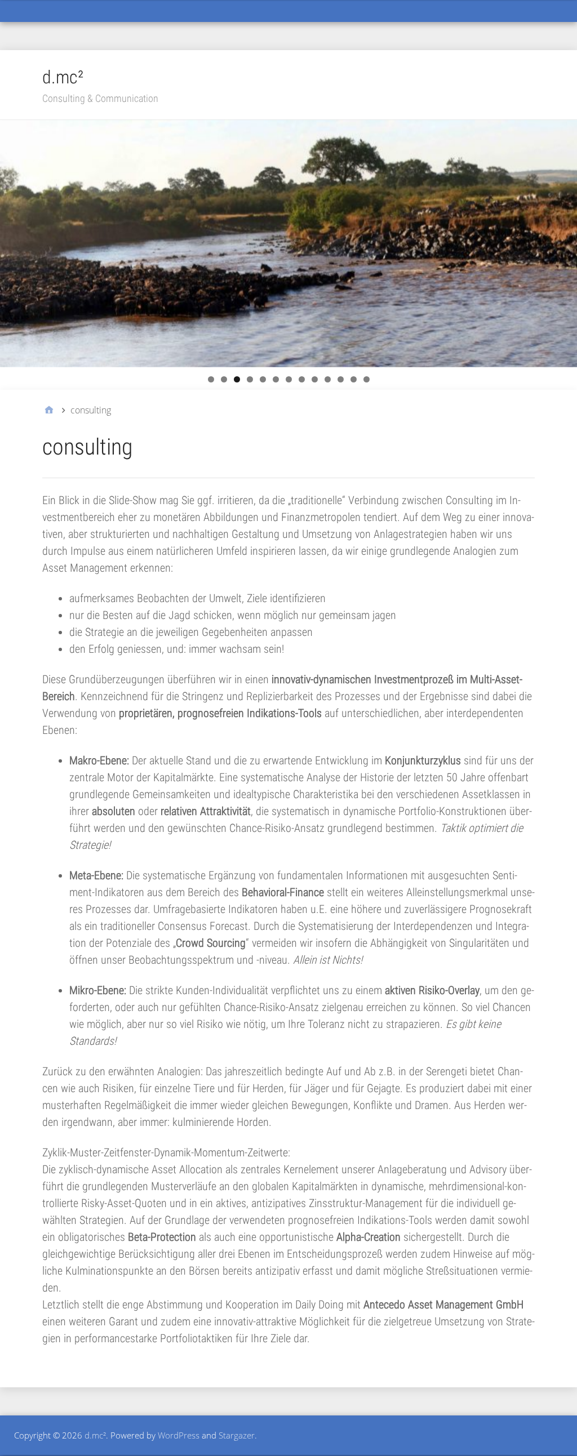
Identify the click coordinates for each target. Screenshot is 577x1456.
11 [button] (341, 379)
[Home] (49, 410)
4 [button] (250, 379)
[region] (288, 243)
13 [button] (366, 379)
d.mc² (62, 77)
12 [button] (353, 379)
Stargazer (237, 1435)
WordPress (178, 1435)
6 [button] (276, 379)
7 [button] (289, 379)
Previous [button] (14, 240)
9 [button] (315, 379)
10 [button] (328, 379)
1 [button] (211, 379)
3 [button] (237, 379)
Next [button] (562, 240)
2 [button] (224, 379)
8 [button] (302, 379)
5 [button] (263, 379)
